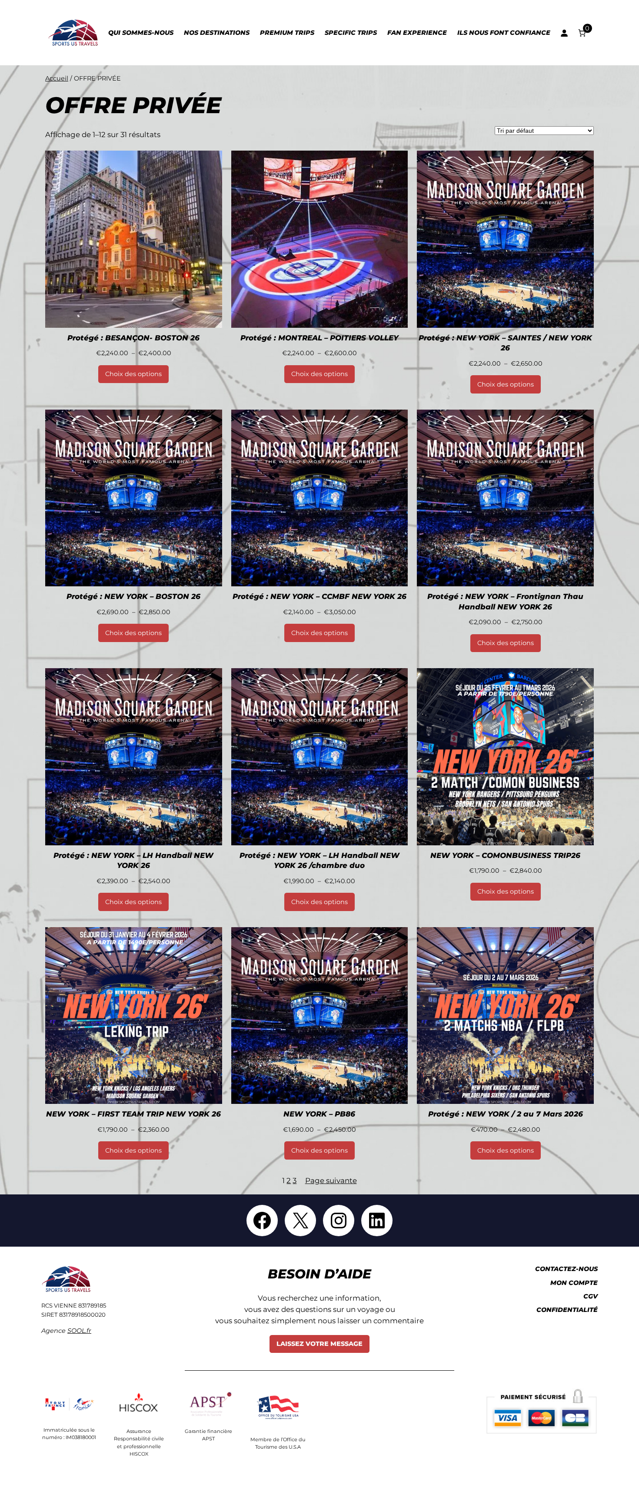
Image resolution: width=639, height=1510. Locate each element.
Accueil (56, 78)
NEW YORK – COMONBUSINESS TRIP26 (505, 855)
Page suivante (331, 1180)
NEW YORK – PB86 (319, 1114)
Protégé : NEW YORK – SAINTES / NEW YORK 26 (505, 343)
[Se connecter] (564, 33)
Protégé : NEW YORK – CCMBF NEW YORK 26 (319, 596)
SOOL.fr (79, 1331)
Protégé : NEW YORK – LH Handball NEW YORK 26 (133, 860)
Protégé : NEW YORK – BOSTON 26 (133, 596)
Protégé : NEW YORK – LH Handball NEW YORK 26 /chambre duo (319, 860)
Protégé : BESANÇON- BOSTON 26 (133, 337)
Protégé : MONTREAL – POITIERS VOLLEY (319, 337)
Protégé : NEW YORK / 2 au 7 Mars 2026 (505, 1114)
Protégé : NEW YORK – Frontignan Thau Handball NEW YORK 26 (505, 601)
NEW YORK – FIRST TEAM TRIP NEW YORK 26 (133, 1114)
